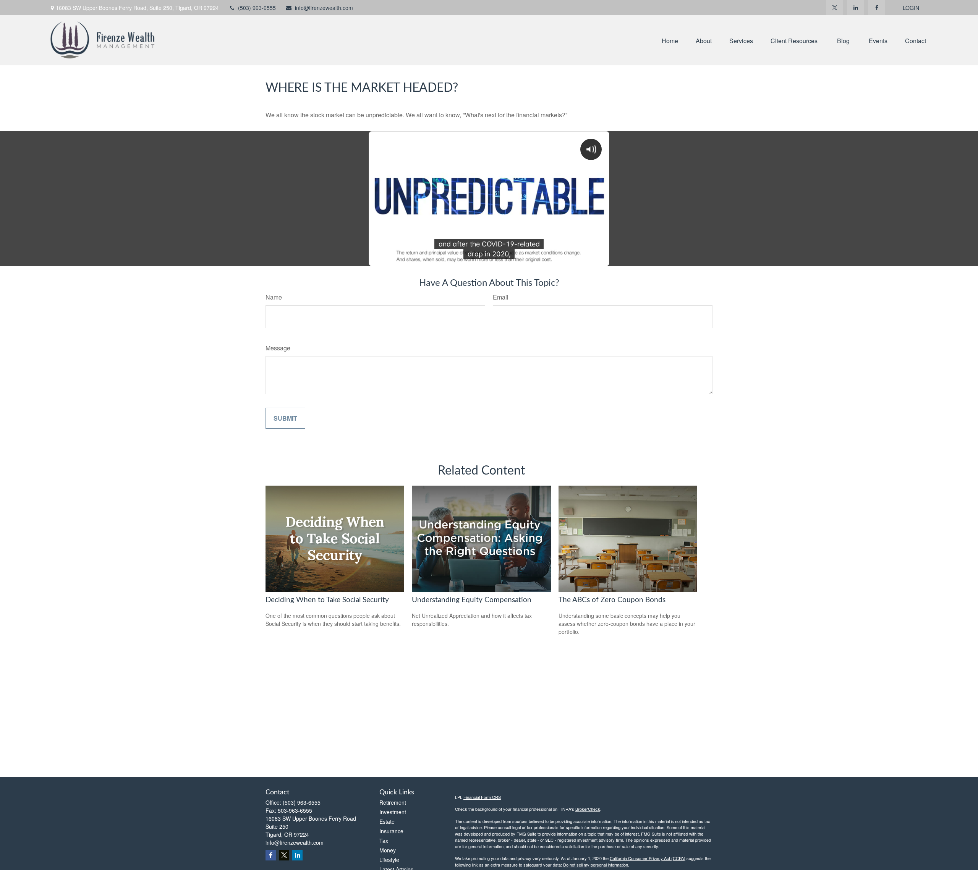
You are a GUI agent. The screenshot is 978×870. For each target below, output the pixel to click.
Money (387, 850)
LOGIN (911, 7)
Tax (383, 840)
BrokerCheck (587, 809)
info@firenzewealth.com (324, 7)
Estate (387, 821)
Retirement (392, 802)
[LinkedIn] (855, 7)
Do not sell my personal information (595, 865)
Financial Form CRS (482, 797)
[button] (670, 40)
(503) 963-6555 (257, 7)
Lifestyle (389, 860)
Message (278, 347)
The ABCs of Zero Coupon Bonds (612, 600)
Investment (392, 812)
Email (500, 297)
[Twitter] (834, 7)
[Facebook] (876, 7)
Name (274, 297)
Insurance (391, 831)
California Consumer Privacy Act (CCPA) (647, 858)
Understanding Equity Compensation (471, 600)
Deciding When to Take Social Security (327, 600)
